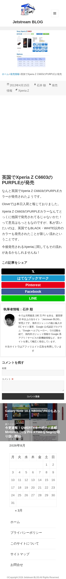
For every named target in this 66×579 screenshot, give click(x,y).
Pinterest (33, 285)
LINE (33, 298)
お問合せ (16, 565)
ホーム (15, 522)
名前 (4, 368)
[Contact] (10, 328)
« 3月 (19, 510)
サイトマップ (19, 554)
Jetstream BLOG (28, 22)
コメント (8, 378)
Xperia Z (23, 90)
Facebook (33, 291)
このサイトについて (24, 543)
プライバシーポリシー (26, 532)
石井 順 (41, 85)
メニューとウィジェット (54, 13)
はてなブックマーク (33, 278)
